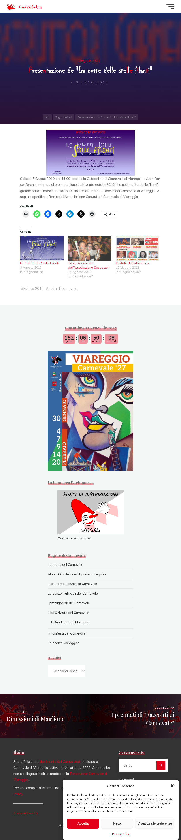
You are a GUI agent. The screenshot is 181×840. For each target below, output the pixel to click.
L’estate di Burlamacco (132, 263)
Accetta (83, 823)
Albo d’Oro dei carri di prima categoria (77, 574)
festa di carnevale (62, 288)
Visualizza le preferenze (155, 823)
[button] (172, 786)
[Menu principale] (170, 6)
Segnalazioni (89, 60)
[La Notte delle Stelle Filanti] (42, 248)
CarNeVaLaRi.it (30, 7)
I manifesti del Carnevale (67, 633)
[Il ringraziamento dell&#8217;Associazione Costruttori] (89, 248)
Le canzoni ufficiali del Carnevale (73, 593)
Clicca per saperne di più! (73, 538)
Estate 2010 (33, 288)
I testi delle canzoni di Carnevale (72, 584)
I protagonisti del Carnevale (69, 603)
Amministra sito (25, 813)
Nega (117, 823)
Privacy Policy (120, 834)
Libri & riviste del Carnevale (68, 613)
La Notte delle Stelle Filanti (39, 263)
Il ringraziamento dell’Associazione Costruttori (88, 265)
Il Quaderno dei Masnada (70, 622)
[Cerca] (160, 765)
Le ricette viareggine (63, 643)
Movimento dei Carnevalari (59, 761)
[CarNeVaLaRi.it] (11, 6)
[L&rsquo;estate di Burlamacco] (137, 248)
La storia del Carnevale (65, 564)
